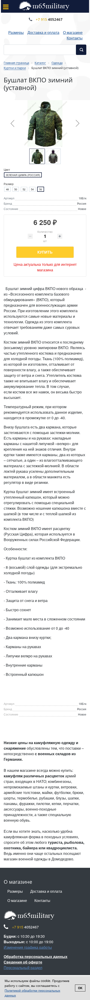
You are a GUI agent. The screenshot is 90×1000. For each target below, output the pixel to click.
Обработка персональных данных (35, 956)
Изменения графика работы (28, 947)
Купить (45, 252)
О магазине (73, 32)
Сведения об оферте (23, 962)
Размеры (16, 32)
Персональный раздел (23, 967)
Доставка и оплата (43, 32)
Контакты (75, 38)
